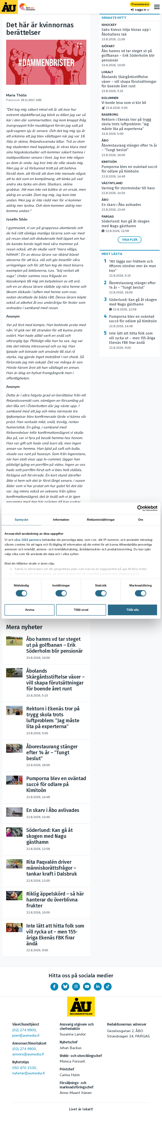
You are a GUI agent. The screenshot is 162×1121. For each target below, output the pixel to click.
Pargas (108, 217)
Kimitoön (109, 162)
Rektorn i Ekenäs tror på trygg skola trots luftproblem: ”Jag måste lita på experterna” (126, 126)
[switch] (61, 593)
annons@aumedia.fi (28, 1054)
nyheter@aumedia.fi (28, 1073)
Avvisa (29, 609)
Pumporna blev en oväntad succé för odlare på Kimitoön (129, 171)
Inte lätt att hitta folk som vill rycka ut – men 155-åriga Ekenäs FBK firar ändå (132, 340)
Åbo (105, 140)
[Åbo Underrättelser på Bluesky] (65, 987)
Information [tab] (61, 519)
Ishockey (109, 25)
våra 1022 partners (27, 539)
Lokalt (107, 72)
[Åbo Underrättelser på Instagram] (76, 987)
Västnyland (112, 183)
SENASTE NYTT (114, 18)
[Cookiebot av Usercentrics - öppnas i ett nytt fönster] (140, 508)
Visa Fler (129, 240)
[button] (140, 10)
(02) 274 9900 (24, 1030)
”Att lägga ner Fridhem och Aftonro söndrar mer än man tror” (132, 268)
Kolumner (110, 98)
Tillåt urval (81, 609)
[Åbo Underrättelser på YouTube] (87, 987)
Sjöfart (108, 46)
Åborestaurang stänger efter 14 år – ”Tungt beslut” (132, 288)
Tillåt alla (132, 609)
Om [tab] (140, 519)
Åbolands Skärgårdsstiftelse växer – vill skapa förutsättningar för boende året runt (129, 84)
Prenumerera (140, 4)
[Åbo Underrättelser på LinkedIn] (98, 987)
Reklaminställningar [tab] (101, 519)
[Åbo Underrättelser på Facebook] (54, 987)
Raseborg (110, 115)
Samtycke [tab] (21, 519)
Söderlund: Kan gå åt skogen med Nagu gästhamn (126, 226)
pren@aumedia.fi (25, 1035)
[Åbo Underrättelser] (81, 1006)
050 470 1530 (24, 1067)
